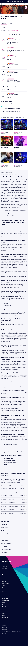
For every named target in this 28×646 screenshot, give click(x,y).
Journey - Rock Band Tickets (10, 460)
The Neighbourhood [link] (5, 540)
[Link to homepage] (14, 4)
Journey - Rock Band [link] (6, 543)
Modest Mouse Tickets (8, 458)
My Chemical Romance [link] (6, 534)
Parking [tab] (10, 23)
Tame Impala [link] (4, 524)
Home (2, 172)
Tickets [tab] (4, 23)
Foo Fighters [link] (4, 546)
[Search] (25, 4)
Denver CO (6, 303)
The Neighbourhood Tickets (10, 462)
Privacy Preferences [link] (6, 635)
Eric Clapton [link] (4, 552)
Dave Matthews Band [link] (6, 549)
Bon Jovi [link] (3, 530)
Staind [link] (2, 537)
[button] (3, 27)
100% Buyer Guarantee (16, 1)
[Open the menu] (2, 4)
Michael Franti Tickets (8, 466)
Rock (11, 172)
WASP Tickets (7, 464)
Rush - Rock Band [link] (5, 521)
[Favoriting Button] (26, 7)
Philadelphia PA (7, 305)
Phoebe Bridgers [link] (4, 527)
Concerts (7, 172)
